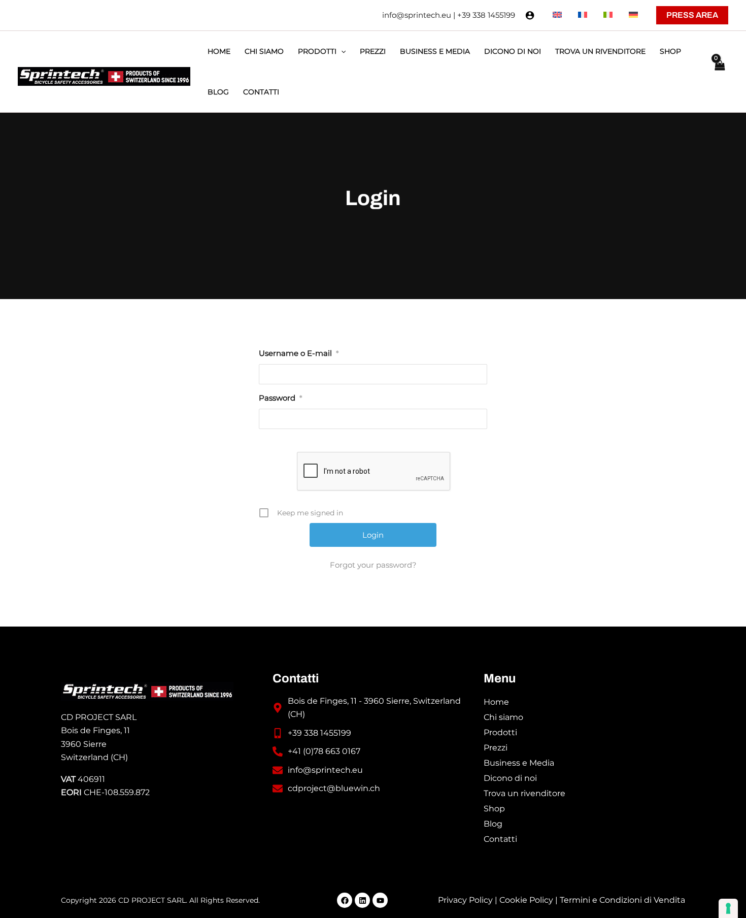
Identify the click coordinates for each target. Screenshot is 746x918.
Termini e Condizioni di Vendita (622, 900)
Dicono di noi (510, 778)
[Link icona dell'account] (529, 15)
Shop (494, 808)
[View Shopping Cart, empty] (719, 71)
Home (496, 702)
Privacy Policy (465, 900)
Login (373, 198)
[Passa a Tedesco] (633, 15)
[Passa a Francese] (582, 15)
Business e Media (519, 763)
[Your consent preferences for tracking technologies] (728, 908)
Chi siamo (503, 717)
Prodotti (500, 732)
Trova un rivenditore (524, 793)
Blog (493, 824)
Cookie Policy (526, 900)
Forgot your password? (373, 565)
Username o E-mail (298, 353)
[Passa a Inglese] (557, 15)
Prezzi (495, 747)
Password (280, 398)
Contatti (500, 839)
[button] (692, 15)
